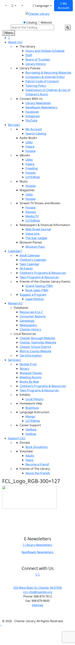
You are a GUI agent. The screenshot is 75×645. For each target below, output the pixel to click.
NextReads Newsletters (37, 552)
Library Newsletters (38, 545)
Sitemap (37, 605)
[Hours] (27, 6)
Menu (9, 33)
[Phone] (22, 5)
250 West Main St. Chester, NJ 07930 (37, 588)
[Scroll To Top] (1, 625)
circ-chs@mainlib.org (37, 592)
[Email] (14, 5)
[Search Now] (67, 27)
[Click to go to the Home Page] (37, 13)
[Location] (5, 5)
